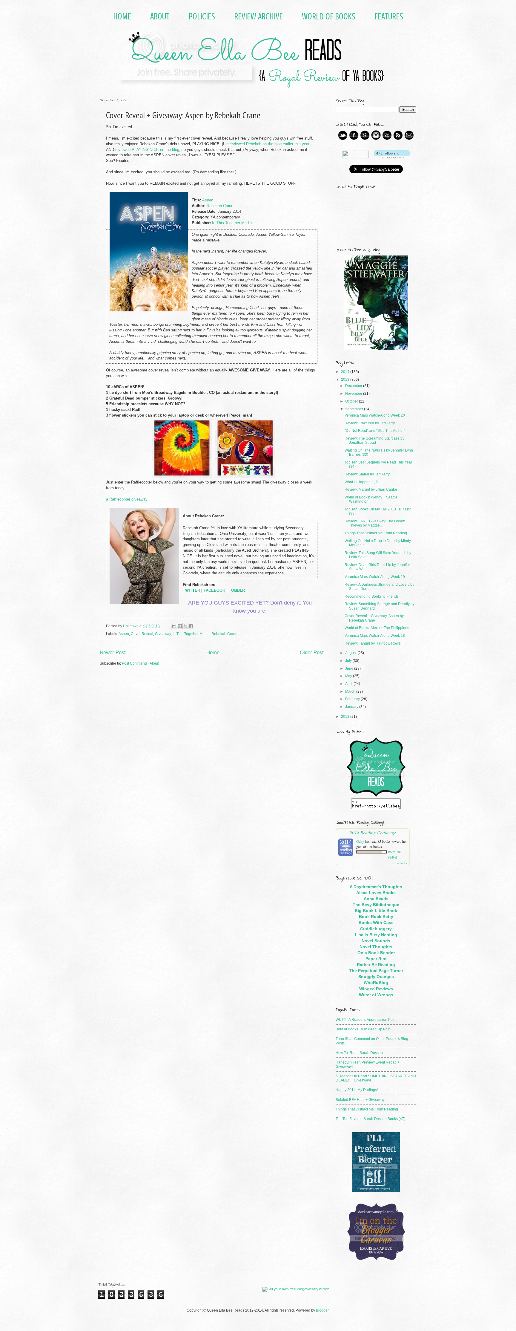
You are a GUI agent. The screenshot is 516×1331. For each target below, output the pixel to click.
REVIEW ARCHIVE (258, 16)
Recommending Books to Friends (372, 596)
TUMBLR (237, 590)
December (354, 386)
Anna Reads (376, 898)
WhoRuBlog (376, 982)
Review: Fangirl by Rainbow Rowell (374, 643)
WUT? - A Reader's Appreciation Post (365, 1020)
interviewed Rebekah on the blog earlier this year (267, 144)
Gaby (360, 841)
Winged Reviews (376, 988)
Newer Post (113, 652)
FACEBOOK (214, 590)
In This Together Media (232, 223)
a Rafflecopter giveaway (127, 499)
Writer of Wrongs (376, 994)
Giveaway (163, 634)
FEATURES (388, 16)
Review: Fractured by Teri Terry (370, 423)
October (352, 401)
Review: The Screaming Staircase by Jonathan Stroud (374, 440)
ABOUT (160, 16)
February (353, 699)
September (354, 409)
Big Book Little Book (376, 910)
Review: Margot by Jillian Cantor (371, 489)
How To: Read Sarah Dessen (359, 1053)
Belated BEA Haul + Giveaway (360, 1100)
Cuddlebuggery (376, 928)
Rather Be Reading (376, 964)
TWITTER (191, 590)
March (350, 691)
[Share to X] (185, 626)
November (354, 393)
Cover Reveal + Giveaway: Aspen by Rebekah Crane (374, 618)
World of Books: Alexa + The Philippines (377, 628)
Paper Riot (376, 958)
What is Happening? (361, 482)
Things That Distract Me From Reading (376, 533)
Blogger (322, 1310)
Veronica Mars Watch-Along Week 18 (375, 636)
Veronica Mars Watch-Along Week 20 (375, 415)
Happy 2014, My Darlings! (357, 1090)
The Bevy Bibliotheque (376, 904)
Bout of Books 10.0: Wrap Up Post (363, 1029)
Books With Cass (376, 922)
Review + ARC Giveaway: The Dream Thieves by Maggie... (375, 523)
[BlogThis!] (180, 626)
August (351, 653)
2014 (345, 372)
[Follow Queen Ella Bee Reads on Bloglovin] (392, 157)
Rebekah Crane (220, 206)
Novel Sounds (376, 940)
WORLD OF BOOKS (328, 16)
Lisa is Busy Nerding (376, 934)
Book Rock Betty (376, 916)
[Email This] (174, 626)
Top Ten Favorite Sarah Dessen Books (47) (370, 1119)
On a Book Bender (376, 952)
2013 (345, 379)
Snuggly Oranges (376, 976)
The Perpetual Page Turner (376, 970)
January (352, 707)
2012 (345, 717)
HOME (122, 16)
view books (400, 863)
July (349, 661)
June (349, 668)
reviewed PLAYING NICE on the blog (147, 150)
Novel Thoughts (376, 946)
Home (212, 652)
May (349, 676)
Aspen (124, 634)
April (349, 684)
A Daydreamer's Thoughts (376, 886)
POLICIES (202, 16)
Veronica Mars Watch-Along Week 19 (375, 577)
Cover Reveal (142, 634)
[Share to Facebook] (191, 626)
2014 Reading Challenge (373, 832)
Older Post (312, 652)
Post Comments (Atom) (140, 663)
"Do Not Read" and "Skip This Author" (375, 431)
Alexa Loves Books (376, 892)
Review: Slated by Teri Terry (367, 474)
